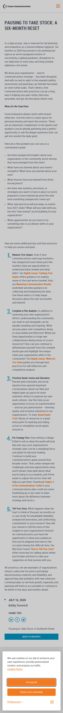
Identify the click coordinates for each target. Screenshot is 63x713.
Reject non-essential (31, 692)
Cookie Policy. (15, 669)
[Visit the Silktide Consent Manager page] (52, 702)
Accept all (31, 682)
